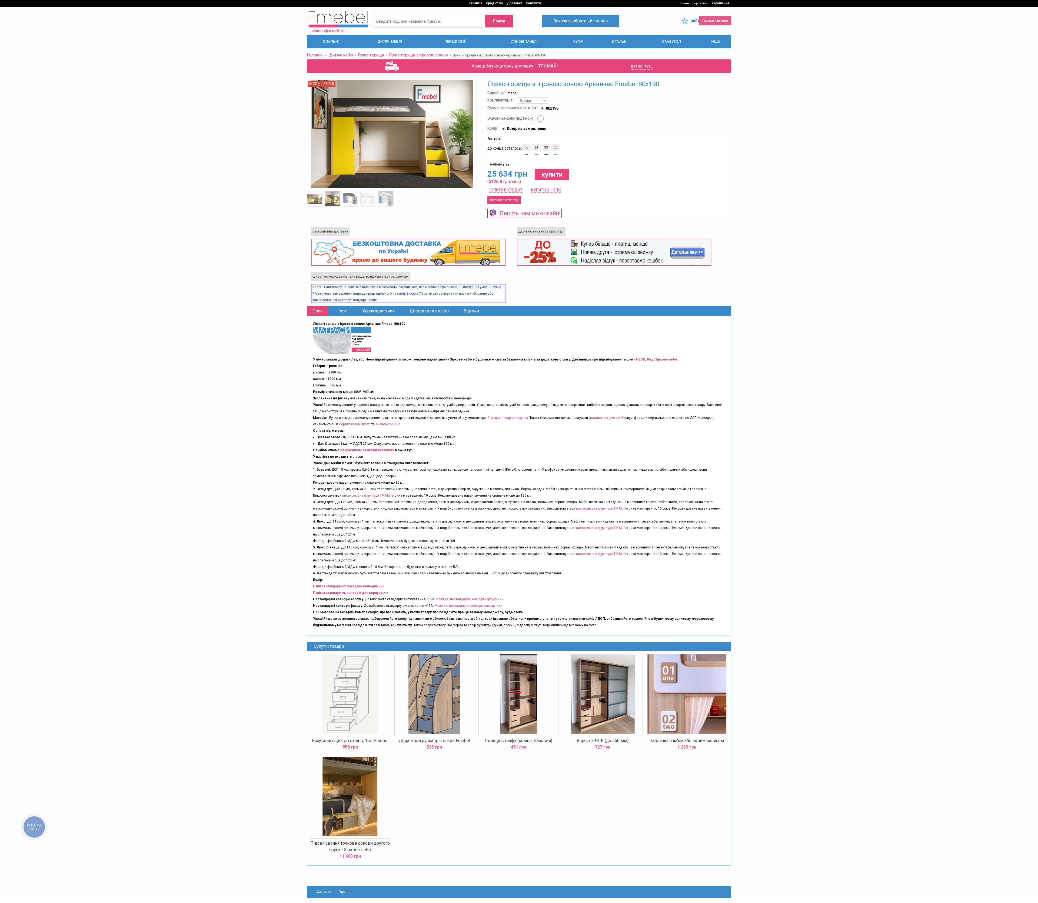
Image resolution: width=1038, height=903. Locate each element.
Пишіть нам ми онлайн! (528, 213)
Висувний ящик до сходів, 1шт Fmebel (350, 740)
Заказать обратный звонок (581, 20)
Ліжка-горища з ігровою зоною (407, 55)
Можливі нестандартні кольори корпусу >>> (469, 599)
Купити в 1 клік (546, 190)
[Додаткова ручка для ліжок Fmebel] (434, 695)
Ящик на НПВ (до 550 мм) (602, 740)
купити (552, 174)
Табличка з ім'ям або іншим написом (687, 740)
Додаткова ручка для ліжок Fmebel (434, 740)
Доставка (514, 3)
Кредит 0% (494, 3)
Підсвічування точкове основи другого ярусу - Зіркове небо (350, 846)
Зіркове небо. (666, 359)
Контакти (533, 3)
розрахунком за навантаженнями (367, 450)
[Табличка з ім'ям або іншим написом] (687, 695)
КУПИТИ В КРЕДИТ (506, 190)
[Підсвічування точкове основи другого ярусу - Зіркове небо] (350, 797)
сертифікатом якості (355, 424)
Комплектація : (501, 100)
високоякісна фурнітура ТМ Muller (368, 495)
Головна (314, 55)
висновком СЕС (387, 424)
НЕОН (640, 359)
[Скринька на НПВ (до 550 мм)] (603, 695)
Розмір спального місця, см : (512, 108)
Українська (720, 3)
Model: (316, 83)
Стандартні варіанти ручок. (508, 417)
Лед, (651, 359)
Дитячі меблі (338, 55)
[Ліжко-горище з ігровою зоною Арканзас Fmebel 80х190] (314, 198)
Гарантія (475, 3)
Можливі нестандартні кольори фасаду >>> (468, 605)
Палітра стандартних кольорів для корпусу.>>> (351, 592)
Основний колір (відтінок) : (511, 118)
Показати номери (715, 20)
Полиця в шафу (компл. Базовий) (518, 740)
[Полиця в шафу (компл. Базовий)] (518, 695)
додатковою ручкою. (605, 417)
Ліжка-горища (364, 55)
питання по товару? (504, 200)
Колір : (493, 128)
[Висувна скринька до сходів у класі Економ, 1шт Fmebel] (350, 695)
